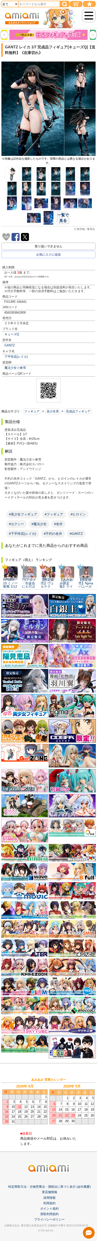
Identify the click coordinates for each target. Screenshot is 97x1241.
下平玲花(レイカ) (16, 356)
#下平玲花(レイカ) (22, 533)
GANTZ (9, 345)
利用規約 (49, 1203)
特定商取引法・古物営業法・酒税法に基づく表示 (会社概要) (49, 1186)
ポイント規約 (49, 1208)
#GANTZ (76, 533)
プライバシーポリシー (49, 1219)
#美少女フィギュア (23, 514)
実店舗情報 (49, 1192)
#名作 (58, 524)
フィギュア (32, 411)
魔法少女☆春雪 (15, 367)
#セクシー (16, 524)
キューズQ (11, 334)
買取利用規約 (49, 1214)
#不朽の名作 (53, 533)
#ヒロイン (78, 514)
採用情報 (49, 1197)
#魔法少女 (39, 524)
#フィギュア (54, 514)
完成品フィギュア (78, 411)
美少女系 (53, 411)
